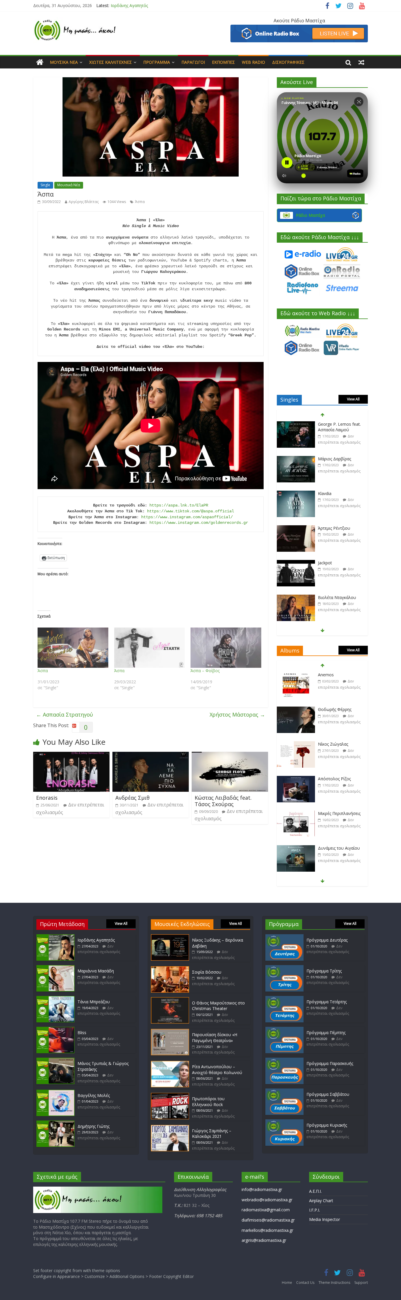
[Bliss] (55, 1029)
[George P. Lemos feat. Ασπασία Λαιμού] (296, 424)
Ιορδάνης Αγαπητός (96, 940)
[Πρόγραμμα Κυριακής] (284, 1122)
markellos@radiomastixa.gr (267, 1230)
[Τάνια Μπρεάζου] (55, 999)
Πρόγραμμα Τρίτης (324, 971)
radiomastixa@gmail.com (266, 1209)
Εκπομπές (223, 62)
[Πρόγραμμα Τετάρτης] (284, 999)
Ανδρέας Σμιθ (132, 797)
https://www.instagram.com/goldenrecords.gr (198, 522)
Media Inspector (324, 1219)
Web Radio (253, 62)
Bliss (81, 1032)
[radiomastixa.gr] (39, 62)
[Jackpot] (296, 563)
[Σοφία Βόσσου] (170, 969)
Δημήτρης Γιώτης (93, 1126)
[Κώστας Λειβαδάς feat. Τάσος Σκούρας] (230, 755)
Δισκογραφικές (288, 62)
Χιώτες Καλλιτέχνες (110, 62)
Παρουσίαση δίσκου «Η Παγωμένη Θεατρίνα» (214, 1037)
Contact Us (305, 1282)
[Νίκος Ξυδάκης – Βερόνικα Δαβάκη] (170, 937)
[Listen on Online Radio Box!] (299, 28)
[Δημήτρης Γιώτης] (55, 1123)
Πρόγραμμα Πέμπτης (326, 1032)
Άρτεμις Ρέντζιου (334, 528)
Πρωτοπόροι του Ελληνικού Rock (208, 1101)
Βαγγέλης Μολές (93, 1095)
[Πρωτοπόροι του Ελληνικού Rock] (170, 1095)
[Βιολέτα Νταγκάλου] (296, 597)
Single (45, 184)
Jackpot (325, 563)
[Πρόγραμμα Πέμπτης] (284, 1029)
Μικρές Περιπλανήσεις (339, 813)
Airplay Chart (321, 1200)
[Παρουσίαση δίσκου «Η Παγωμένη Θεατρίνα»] (170, 1031)
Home (287, 1282)
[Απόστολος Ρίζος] (296, 779)
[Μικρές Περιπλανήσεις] (296, 813)
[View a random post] (361, 62)
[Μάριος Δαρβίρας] (296, 459)
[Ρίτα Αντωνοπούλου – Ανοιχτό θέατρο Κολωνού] (170, 1063)
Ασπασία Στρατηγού (64, 714)
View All (353, 399)
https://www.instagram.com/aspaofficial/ (187, 517)
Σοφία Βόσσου (206, 972)
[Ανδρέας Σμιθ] (150, 755)
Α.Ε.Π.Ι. (315, 1191)
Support (361, 1282)
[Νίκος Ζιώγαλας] (296, 744)
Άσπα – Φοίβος (205, 670)
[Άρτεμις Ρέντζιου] (296, 528)
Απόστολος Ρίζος (334, 778)
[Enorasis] (71, 755)
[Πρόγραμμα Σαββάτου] (284, 1091)
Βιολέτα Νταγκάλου (337, 597)
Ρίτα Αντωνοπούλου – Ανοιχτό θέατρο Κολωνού (217, 1069)
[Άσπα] (73, 648)
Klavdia (324, 493)
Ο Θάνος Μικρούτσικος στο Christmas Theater (218, 1006)
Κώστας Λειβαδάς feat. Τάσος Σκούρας (223, 801)
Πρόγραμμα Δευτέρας (327, 940)
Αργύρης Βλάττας (84, 201)
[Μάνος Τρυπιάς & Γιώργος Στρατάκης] (55, 1060)
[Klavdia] (296, 493)
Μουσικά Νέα (64, 62)
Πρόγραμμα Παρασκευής (329, 1063)
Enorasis (47, 797)
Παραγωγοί (193, 62)
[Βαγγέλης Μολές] (55, 1092)
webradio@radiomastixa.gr (267, 1199)
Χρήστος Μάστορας (237, 714)
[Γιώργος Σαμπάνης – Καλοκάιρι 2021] (170, 1127)
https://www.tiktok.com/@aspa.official (190, 511)
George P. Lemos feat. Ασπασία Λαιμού (339, 427)
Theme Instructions (334, 1282)
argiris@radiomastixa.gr (264, 1240)
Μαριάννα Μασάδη (129, 5)
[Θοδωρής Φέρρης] (296, 709)
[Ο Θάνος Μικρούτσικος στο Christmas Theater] (170, 1000)
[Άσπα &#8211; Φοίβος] (226, 648)
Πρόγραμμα (156, 62)
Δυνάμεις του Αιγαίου (339, 848)
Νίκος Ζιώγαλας (333, 744)
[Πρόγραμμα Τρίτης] (284, 968)
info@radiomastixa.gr (262, 1189)
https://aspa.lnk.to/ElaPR (178, 505)
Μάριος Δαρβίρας (334, 459)
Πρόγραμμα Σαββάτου (327, 1094)
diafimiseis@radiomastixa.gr (268, 1220)
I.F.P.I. (314, 1210)
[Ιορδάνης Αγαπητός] (55, 937)
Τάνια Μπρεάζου (93, 1001)
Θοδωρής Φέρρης (334, 709)
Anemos (326, 674)
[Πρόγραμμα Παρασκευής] (284, 1060)
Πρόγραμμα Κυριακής (326, 1125)
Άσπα (140, 201)
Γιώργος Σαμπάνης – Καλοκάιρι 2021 (211, 1133)
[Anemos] (296, 675)
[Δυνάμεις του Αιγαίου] (296, 848)
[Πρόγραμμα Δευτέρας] (284, 937)
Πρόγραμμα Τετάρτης (326, 1001)
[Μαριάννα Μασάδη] (55, 968)
